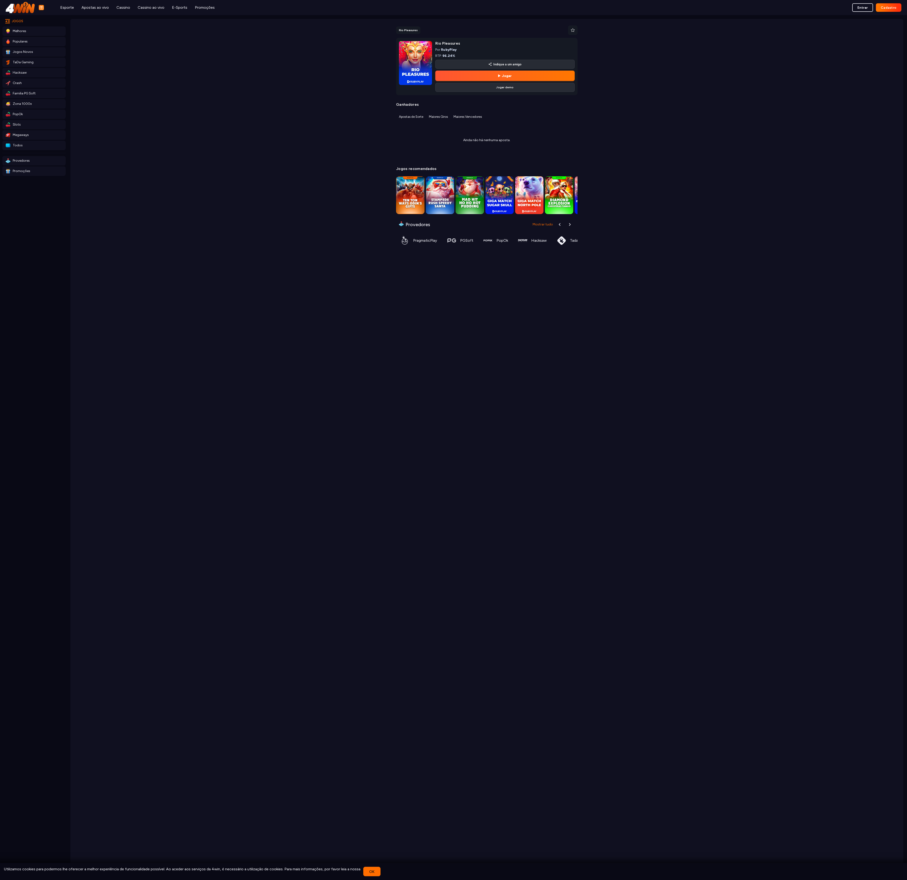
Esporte (67, 7)
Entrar (862, 8)
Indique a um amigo (507, 64)
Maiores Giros (438, 116)
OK (372, 871)
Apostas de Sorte (411, 116)
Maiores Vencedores (468, 116)
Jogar (507, 76)
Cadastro (888, 8)
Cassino (123, 7)
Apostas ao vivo (95, 7)
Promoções (205, 7)
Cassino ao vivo (151, 7)
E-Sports (179, 7)
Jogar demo (504, 87)
